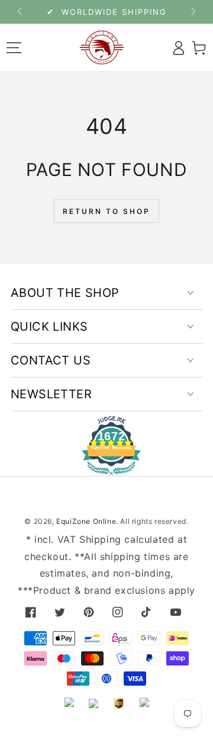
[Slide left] (21, 12)
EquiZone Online (86, 521)
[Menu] (14, 47)
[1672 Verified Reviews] (106, 466)
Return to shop (106, 211)
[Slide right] (192, 12)
